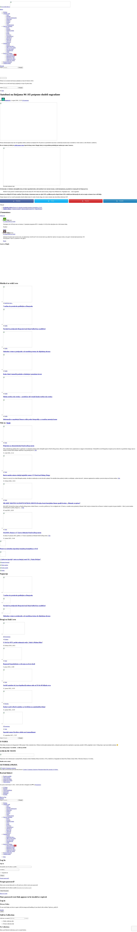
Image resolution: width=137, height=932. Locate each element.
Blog (4, 857)
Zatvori (2, 798)
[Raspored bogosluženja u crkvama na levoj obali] (70, 654)
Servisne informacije (11, 17)
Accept (2, 910)
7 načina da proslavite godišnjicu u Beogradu (18, 306)
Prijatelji (5, 788)
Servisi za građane (7, 53)
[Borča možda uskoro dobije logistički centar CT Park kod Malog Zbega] (70, 463)
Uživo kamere (11, 54)
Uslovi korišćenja (7, 790)
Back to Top (3, 797)
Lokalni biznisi (10, 25)
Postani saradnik (7, 776)
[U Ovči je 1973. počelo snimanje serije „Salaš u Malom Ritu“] (70, 628)
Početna (5, 12)
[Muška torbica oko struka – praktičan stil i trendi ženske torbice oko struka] (70, 384)
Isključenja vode (10, 57)
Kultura (8, 22)
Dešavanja (9, 19)
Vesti (7, 15)
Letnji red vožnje (10, 60)
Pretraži (20, 67)
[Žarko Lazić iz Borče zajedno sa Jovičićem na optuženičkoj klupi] (70, 696)
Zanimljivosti (6, 43)
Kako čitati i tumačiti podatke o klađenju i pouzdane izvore (22, 374)
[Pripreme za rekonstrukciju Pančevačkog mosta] (70, 434)
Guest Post (6, 791)
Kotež (7, 33)
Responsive (38, 784)
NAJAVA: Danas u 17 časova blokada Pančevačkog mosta (22, 532)
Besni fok (8, 39)
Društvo (8, 20)
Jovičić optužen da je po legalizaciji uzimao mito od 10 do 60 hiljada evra (27, 685)
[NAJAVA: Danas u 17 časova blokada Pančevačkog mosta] (70, 520)
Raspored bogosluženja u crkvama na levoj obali (19, 664)
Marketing (5, 793)
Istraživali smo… (10, 46)
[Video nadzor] (4, 565)
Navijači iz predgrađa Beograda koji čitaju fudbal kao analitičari (24, 329)
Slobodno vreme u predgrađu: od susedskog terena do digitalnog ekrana (26, 351)
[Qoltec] (2, 570)
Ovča (7, 32)
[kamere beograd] (4, 562)
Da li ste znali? (10, 49)
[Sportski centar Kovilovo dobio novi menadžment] (70, 718)
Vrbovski (8, 40)
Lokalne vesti (6, 13)
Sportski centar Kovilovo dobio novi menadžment (19, 732)
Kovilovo (8, 35)
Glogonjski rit (9, 36)
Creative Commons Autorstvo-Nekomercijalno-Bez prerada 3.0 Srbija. (40, 769)
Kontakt (5, 794)
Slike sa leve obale (11, 47)
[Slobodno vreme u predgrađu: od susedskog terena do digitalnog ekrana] (70, 339)
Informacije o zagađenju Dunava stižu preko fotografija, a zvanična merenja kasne (30, 419)
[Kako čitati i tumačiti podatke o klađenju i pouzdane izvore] (70, 362)
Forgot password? (4, 878)
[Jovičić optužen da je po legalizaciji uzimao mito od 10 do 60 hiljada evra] (70, 675)
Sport (7, 23)
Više (35, 450)
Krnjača (8, 29)
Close (2, 911)
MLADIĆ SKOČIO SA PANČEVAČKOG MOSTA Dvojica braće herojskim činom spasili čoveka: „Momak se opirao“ (41, 503)
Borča (7, 27)
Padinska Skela (10, 30)
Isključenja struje (10, 56)
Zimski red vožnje (10, 59)
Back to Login (3, 893)
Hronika (8, 16)
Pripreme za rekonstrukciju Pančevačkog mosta (18, 446)
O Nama (5, 787)
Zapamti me (5, 872)
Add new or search (5, 918)
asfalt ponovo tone (19, 145)
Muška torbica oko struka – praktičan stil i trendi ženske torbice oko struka (27, 397)
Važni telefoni (6, 782)
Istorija (8, 45)
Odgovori (2, 215)
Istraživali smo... (8, 303)
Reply (4, 229)
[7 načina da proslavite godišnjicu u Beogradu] (70, 294)
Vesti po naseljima (7, 26)
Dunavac (8, 42)
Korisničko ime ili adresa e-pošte (8, 866)
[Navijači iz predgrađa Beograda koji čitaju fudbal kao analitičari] (70, 317)
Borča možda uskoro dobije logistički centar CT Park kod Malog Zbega (26, 475)
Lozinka (2, 869)
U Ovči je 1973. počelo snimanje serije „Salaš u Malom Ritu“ (23, 642)
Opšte (7, 52)
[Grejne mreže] (4, 567)
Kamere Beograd (7, 62)
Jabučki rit (8, 37)
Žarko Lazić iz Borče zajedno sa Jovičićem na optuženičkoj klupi (24, 707)
